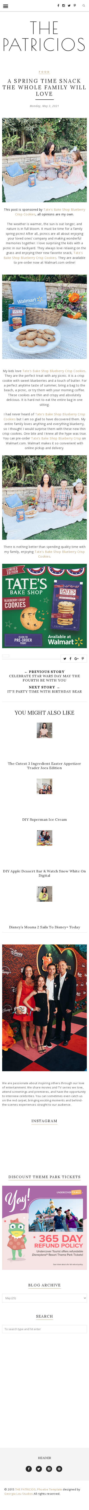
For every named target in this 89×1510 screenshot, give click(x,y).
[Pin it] (83, 658)
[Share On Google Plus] (77, 658)
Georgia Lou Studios (18, 1494)
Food (44, 72)
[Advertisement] (44, 1386)
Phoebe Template (49, 1489)
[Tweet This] (65, 658)
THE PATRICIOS (44, 36)
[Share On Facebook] (71, 658)
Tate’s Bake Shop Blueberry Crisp (56, 438)
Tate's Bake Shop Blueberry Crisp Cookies (54, 371)
